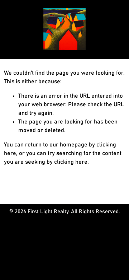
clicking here (70, 162)
